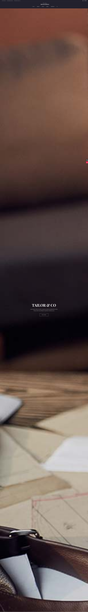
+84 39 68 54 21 (4, 0)
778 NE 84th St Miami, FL (17, 0)
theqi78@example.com (10, 0)
